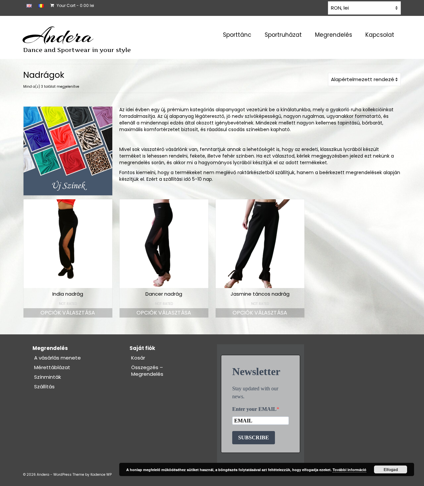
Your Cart (75, 5)
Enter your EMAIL (254, 409)
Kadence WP (101, 474)
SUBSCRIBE (253, 437)
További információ (349, 469)
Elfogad (391, 469)
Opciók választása (67, 312)
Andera (58, 35)
